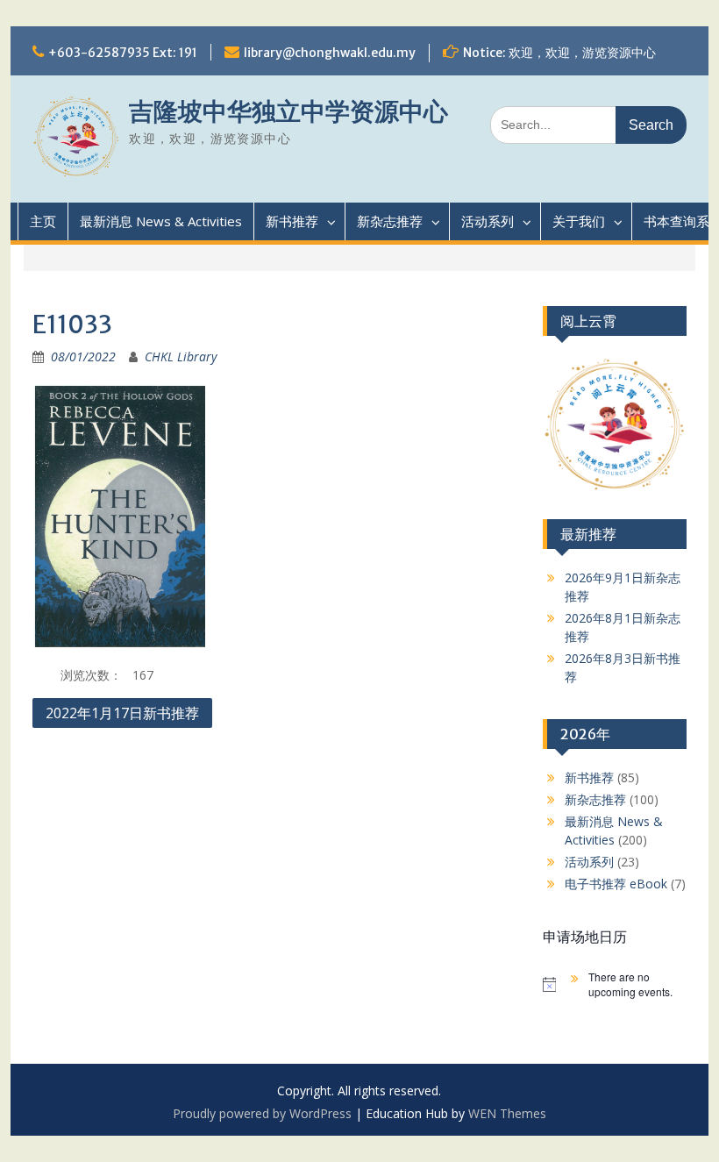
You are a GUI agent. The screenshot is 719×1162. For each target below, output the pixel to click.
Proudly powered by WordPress (262, 1113)
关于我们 (578, 221)
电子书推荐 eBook (616, 883)
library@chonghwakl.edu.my (330, 53)
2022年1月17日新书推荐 (122, 713)
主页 (43, 221)
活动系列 (487, 221)
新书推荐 (292, 221)
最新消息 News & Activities (161, 221)
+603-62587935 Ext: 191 (122, 53)
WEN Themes (507, 1113)
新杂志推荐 (390, 221)
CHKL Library (181, 356)
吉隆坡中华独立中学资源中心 (288, 111)
